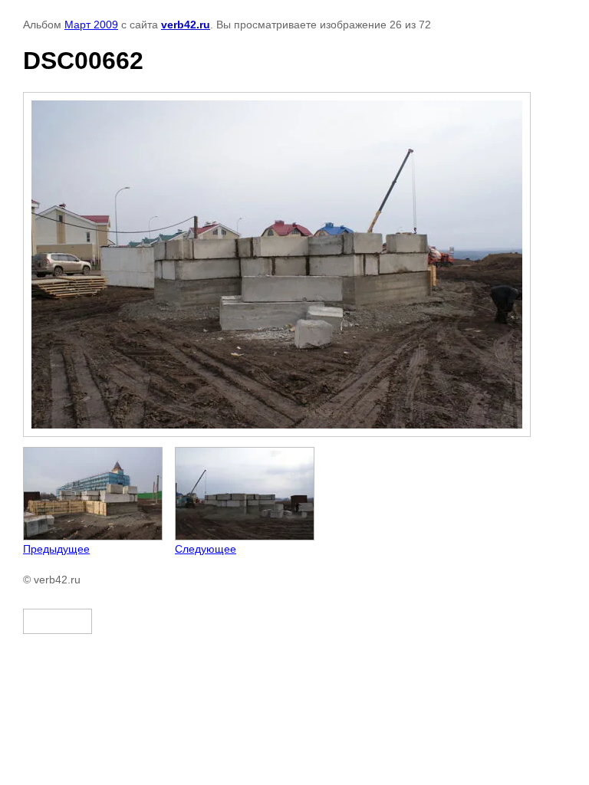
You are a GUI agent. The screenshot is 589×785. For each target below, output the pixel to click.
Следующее (205, 549)
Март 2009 (91, 24)
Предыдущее (56, 549)
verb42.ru (185, 24)
